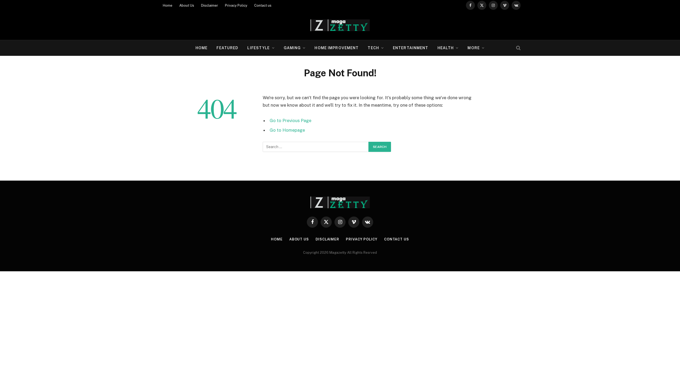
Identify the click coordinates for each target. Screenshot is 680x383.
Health (445, 48)
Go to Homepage (287, 130)
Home (167, 5)
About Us (186, 5)
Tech (373, 48)
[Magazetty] (340, 25)
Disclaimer (209, 5)
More (473, 48)
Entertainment (410, 48)
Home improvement (336, 48)
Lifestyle (258, 48)
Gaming (292, 48)
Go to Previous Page (290, 120)
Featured (227, 48)
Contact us (262, 5)
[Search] (518, 48)
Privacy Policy (236, 5)
